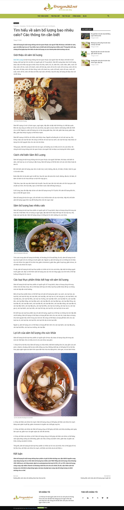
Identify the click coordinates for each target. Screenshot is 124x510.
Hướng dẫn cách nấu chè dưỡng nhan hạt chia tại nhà (29, 478)
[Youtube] (107, 498)
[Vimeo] (102, 498)
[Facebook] (83, 498)
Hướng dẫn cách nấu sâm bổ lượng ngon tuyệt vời (95, 478)
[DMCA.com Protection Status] (42, 508)
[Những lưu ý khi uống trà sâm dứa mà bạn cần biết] (85, 45)
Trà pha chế (55, 16)
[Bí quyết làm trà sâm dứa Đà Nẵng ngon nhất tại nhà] (85, 36)
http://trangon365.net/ (31, 508)
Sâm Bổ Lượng (18, 60)
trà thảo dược (42, 16)
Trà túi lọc (66, 16)
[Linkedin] (88, 498)
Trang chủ (16, 26)
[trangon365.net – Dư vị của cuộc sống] (62, 7)
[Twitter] (97, 498)
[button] (108, 16)
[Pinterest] (92, 498)
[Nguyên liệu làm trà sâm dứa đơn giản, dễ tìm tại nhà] (85, 54)
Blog (85, 16)
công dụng (77, 16)
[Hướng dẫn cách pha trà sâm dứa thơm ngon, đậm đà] (85, 63)
